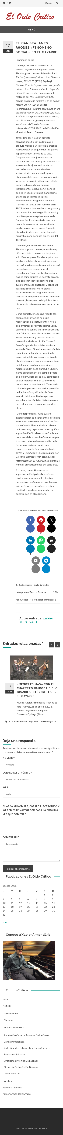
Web (5, 787)
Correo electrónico (17, 772)
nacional (8, 1019)
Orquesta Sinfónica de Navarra (21, 1066)
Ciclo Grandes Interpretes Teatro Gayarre (32, 721)
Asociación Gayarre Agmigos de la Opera (26, 1035)
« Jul (5, 922)
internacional (11, 1013)
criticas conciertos (13, 1027)
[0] (30, 528)
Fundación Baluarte (14, 1054)
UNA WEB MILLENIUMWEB (31, 1128)
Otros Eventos (12, 1073)
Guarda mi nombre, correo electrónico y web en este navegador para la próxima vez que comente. (31, 810)
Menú (48, 3)
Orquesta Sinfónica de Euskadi (21, 1060)
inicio (6, 999)
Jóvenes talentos (12, 1087)
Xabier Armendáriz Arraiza (17, 1093)
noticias (7, 1005)
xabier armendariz (46, 599)
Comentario (11, 837)
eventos (7, 1080)
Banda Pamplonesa (14, 1041)
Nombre (9, 758)
